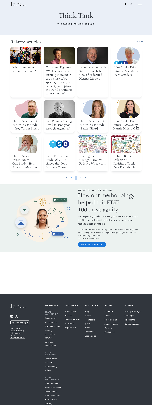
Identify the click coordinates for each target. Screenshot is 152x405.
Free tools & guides (90, 321)
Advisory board (111, 324)
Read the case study (92, 244)
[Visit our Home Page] (18, 4)
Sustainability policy (17, 330)
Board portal (50, 318)
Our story (108, 311)
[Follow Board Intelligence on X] (16, 317)
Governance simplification (50, 343)
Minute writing (51, 322)
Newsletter (89, 331)
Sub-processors (15, 333)
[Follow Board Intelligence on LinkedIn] (11, 317)
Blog (87, 311)
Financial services (72, 319)
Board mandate (52, 383)
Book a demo (76, 402)
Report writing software (51, 360)
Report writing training (51, 368)
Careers (108, 328)
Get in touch (109, 332)
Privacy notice (15, 328)
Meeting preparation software (50, 334)
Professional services (70, 313)
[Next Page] (85, 178)
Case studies (90, 335)
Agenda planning (52, 326)
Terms (12, 335)
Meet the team (110, 319)
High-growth (70, 327)
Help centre (129, 319)
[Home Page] (18, 307)
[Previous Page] (66, 178)
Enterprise (69, 323)
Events (88, 315)
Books (87, 327)
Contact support (131, 324)
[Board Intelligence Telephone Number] (126, 4)
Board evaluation (52, 395)
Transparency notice (17, 338)
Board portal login (132, 311)
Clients (107, 315)
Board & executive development (53, 389)
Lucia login (129, 315)
